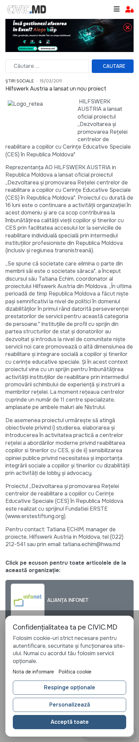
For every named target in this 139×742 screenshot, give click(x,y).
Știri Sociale (19, 81)
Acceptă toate (70, 721)
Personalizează (69, 704)
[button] (129, 9)
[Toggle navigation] (117, 9)
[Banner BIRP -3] (69, 35)
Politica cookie (75, 672)
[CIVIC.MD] (27, 9)
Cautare (114, 66)
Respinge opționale (69, 687)
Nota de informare (33, 672)
